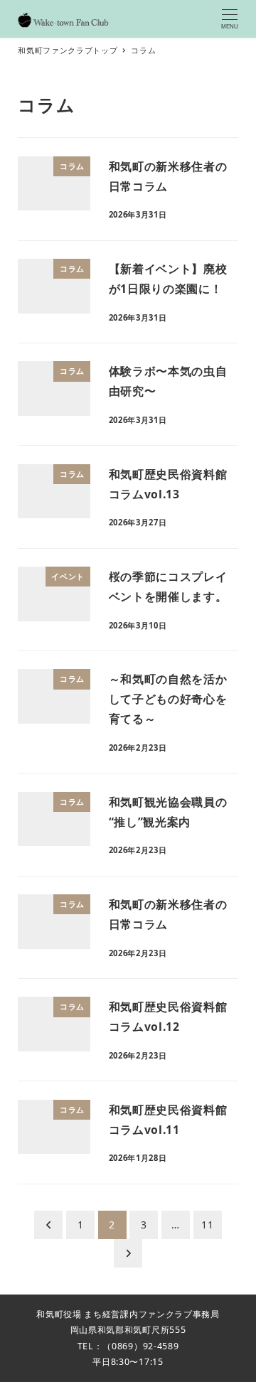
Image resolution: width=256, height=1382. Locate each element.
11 (207, 1224)
